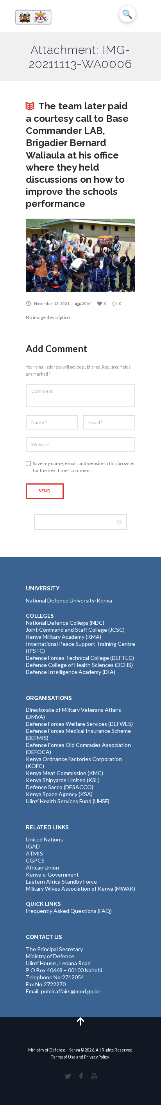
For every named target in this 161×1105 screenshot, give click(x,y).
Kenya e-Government (52, 874)
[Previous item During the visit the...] (53, 255)
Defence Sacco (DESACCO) (59, 787)
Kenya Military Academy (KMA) (63, 636)
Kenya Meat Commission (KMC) (64, 773)
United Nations (44, 839)
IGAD (33, 846)
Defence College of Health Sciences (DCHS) (79, 664)
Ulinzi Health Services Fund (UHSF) (67, 801)
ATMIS (34, 853)
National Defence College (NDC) (65, 622)
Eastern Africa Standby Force (61, 881)
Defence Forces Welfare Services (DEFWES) (79, 723)
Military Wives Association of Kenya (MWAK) (80, 888)
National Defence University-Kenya (69, 600)
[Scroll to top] (80, 1021)
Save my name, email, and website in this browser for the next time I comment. (84, 466)
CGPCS (35, 860)
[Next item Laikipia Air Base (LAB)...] (107, 255)
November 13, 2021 (52, 303)
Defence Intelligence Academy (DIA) (70, 671)
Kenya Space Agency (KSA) (59, 794)
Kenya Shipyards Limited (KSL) (63, 780)
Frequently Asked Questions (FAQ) (69, 910)
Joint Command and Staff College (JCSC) (75, 629)
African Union (42, 867)
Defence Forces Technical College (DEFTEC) (80, 657)
